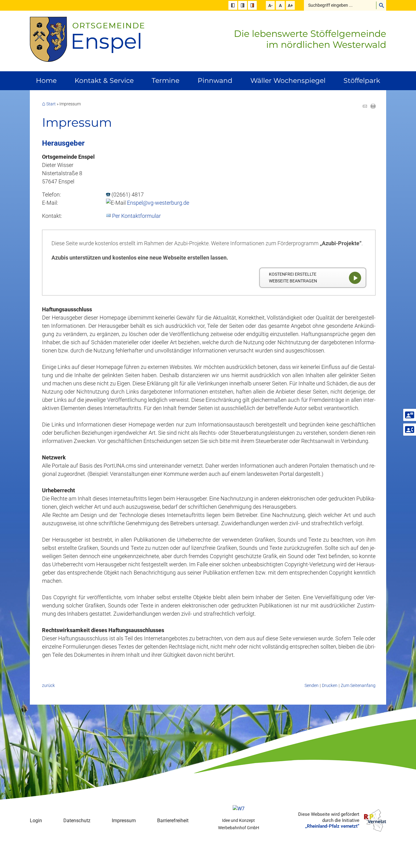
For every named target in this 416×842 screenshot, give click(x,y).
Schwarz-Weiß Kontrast (232, 5)
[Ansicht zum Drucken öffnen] (373, 106)
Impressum (124, 820)
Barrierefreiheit (173, 820)
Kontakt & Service (104, 80)
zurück (48, 685)
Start (51, 104)
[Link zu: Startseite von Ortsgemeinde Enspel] (87, 39)
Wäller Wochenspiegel (288, 80)
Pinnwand (215, 80)
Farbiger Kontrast (252, 5)
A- (270, 5)
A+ (290, 5)
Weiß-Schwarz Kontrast (242, 5)
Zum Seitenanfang (358, 685)
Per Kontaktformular (136, 216)
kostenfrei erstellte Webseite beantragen (293, 278)
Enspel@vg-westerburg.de (158, 203)
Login (36, 820)
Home (46, 80)
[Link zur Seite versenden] (364, 106)
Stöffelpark (362, 80)
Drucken (329, 685)
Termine (165, 80)
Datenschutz (76, 820)
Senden (312, 685)
